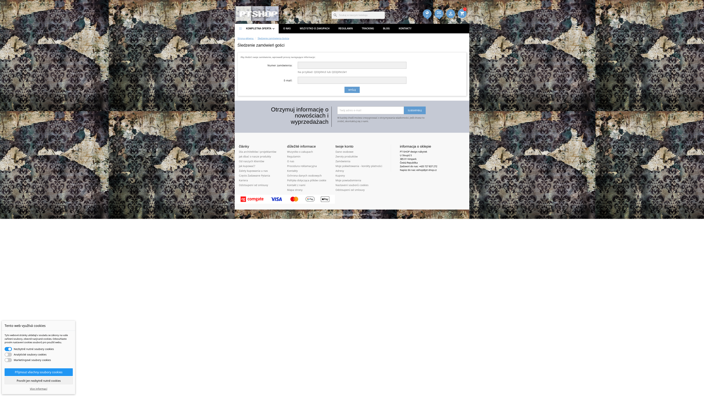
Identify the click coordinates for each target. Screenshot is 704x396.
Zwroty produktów (347, 156)
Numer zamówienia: (279, 65)
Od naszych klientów (251, 161)
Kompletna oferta (261, 29)
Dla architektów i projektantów (257, 151)
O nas (287, 28)
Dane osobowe (344, 151)
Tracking (368, 28)
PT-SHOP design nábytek (344, 214)
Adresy (340, 171)
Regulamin (345, 28)
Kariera (243, 180)
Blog (464, 4)
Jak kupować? (247, 166)
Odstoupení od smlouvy (253, 185)
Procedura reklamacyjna (302, 166)
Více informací (38, 388)
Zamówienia (343, 161)
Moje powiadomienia (348, 180)
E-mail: (288, 80)
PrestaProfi (375, 214)
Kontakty (405, 28)
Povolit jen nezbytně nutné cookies (39, 380)
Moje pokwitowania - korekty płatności (359, 166)
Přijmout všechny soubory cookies (39, 372)
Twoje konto (344, 146)
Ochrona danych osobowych (304, 175)
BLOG (386, 28)
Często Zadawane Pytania (254, 175)
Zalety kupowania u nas (253, 171)
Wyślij (352, 89)
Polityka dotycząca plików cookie (306, 180)
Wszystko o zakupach (314, 28)
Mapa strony (294, 190)
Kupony (340, 175)
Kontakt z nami (296, 185)
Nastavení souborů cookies (352, 185)
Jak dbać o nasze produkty (255, 156)
